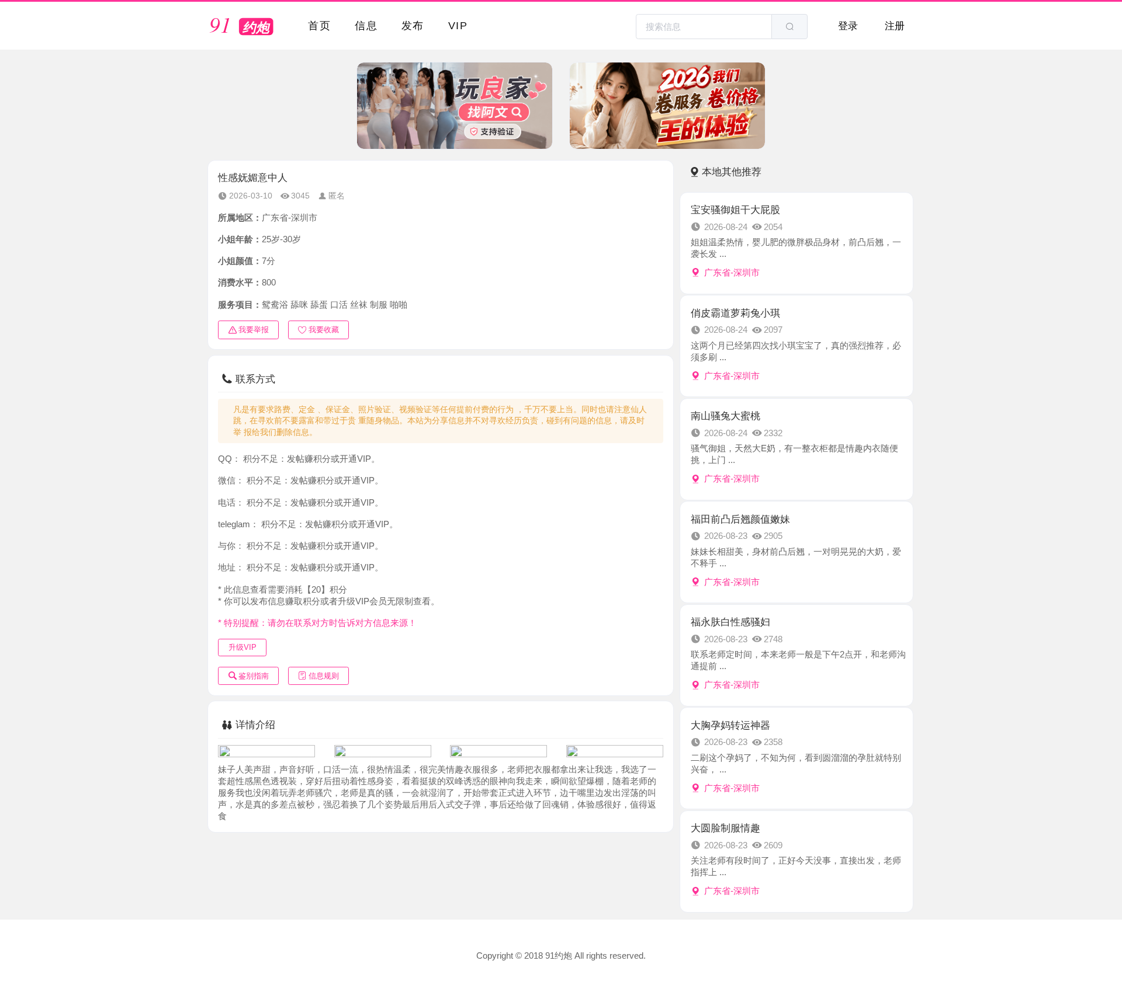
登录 (848, 26)
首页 (319, 25)
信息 (366, 25)
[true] (789, 27)
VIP (458, 25)
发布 (412, 25)
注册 (895, 26)
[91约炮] (243, 27)
